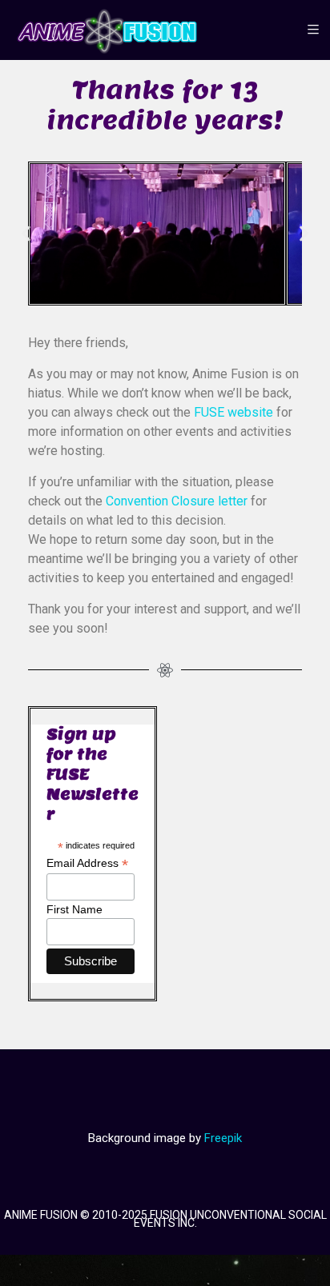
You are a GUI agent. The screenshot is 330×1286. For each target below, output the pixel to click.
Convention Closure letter (177, 509)
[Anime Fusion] (107, 30)
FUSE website (233, 421)
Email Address (87, 872)
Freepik (223, 1147)
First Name (74, 918)
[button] (26, 238)
